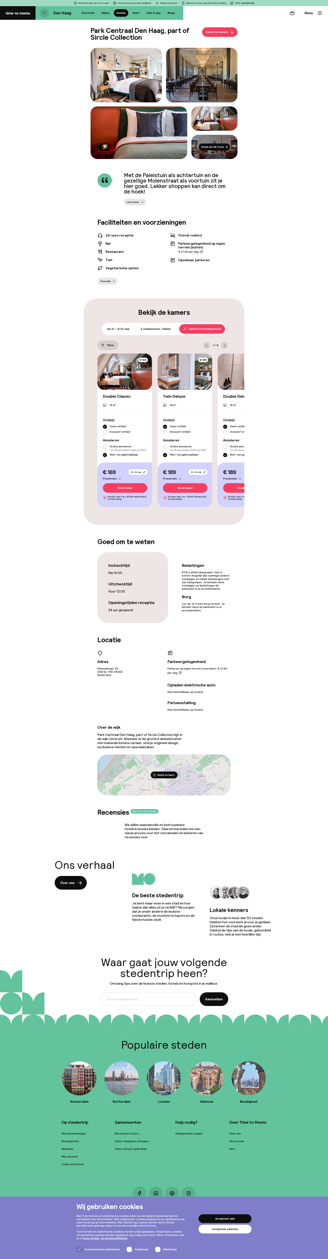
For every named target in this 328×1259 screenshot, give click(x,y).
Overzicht (88, 13)
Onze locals (236, 1141)
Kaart (136, 13)
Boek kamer (125, 488)
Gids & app (154, 13)
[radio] (105, 427)
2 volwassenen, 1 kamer (156, 329)
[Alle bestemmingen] (44, 13)
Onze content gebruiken (131, 1149)
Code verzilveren (73, 1164)
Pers (232, 1149)
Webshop (67, 1149)
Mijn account (70, 1156)
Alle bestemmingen (74, 1133)
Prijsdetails (110, 478)
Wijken (105, 13)
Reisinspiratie (70, 1141)
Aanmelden (214, 999)
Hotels (121, 13)
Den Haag (62, 13)
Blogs (171, 13)
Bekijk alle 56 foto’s (212, 146)
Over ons (67, 883)
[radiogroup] (125, 429)
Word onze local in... (128, 1133)
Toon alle (105, 281)
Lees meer (133, 202)
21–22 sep (136, 472)
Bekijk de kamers (217, 32)
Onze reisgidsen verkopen (132, 1141)
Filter (110, 345)
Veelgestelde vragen (189, 1133)
